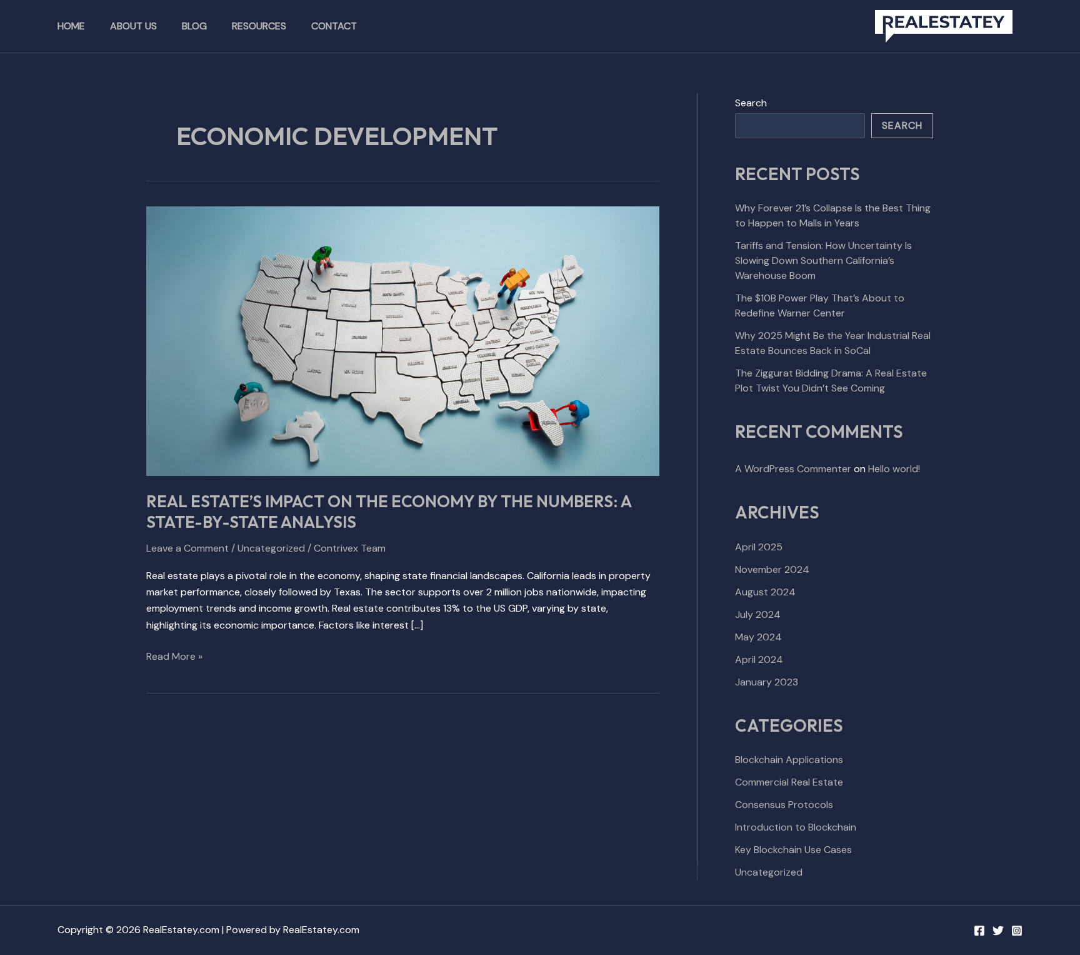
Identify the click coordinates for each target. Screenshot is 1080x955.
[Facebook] (979, 930)
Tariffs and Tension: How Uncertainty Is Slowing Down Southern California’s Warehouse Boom (823, 260)
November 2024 (772, 569)
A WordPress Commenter (793, 468)
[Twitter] (998, 930)
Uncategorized (271, 548)
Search (751, 102)
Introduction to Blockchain (795, 827)
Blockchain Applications (789, 759)
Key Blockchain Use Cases (793, 849)
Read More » (174, 656)
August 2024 (765, 592)
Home (71, 26)
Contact (334, 26)
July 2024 (758, 614)
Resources (259, 26)
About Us (133, 26)
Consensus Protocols (784, 804)
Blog (194, 26)
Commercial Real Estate (789, 782)
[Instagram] (1016, 930)
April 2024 (759, 659)
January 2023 (766, 682)
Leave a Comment (187, 548)
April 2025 (758, 546)
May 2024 (758, 637)
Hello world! (894, 468)
